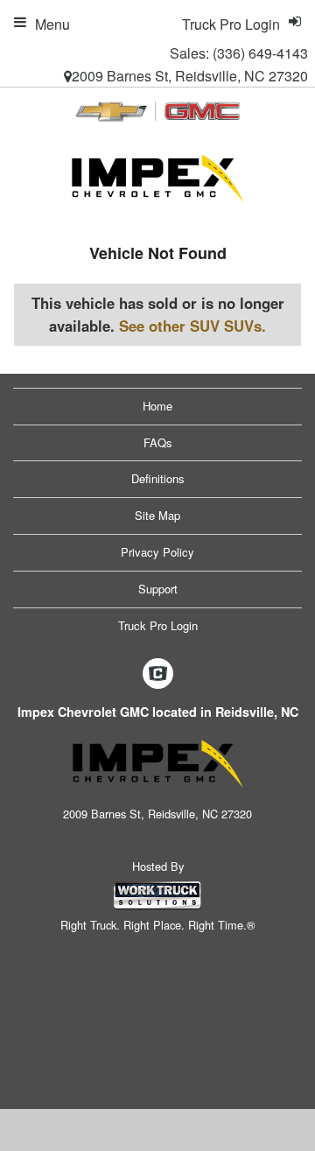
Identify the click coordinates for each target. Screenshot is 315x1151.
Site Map (157, 515)
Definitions (158, 478)
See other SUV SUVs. (192, 325)
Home (157, 405)
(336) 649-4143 (260, 53)
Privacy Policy (157, 552)
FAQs (158, 442)
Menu (52, 24)
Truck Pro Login (158, 625)
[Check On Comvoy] (158, 675)
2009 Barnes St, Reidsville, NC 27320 (190, 76)
